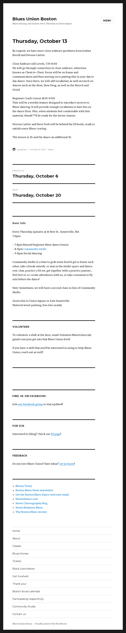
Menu (107, 20)
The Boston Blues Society (31, 511)
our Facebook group (30, 404)
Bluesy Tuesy (24, 486)
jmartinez (22, 149)
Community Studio (24, 606)
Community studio (34, 249)
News (50, 149)
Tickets (16, 561)
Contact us (19, 614)
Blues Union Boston (34, 18)
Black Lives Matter (23, 568)
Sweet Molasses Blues (29, 507)
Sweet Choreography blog (31, 503)
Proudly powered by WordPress (51, 624)
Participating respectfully (28, 599)
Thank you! (19, 583)
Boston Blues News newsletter (34, 490)
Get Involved (20, 576)
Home (16, 530)
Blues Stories (20, 553)
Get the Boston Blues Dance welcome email (42, 494)
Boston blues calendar (26, 591)
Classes (16, 546)
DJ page (55, 434)
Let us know (66, 463)
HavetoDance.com (27, 498)
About (16, 538)
